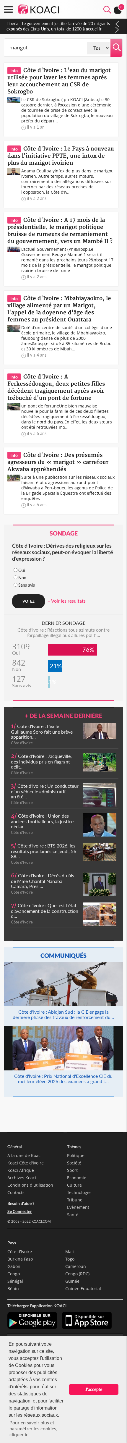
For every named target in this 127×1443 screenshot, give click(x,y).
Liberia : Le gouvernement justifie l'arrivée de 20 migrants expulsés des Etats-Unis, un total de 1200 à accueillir (58, 26)
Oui (21, 570)
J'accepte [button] (93, 1389)
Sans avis (26, 585)
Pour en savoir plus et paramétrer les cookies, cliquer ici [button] (33, 1428)
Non (22, 577)
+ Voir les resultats (67, 601)
